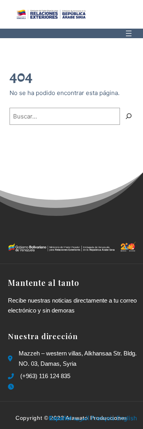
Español (60, 418)
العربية (81, 418)
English (126, 418)
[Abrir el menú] (128, 33)
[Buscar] (128, 116)
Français (103, 418)
